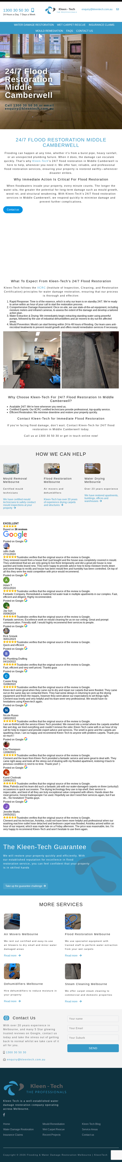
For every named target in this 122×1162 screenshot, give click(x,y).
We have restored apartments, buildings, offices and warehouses (101, 498)
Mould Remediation (49, 31)
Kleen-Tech (40, 161)
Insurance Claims (101, 24)
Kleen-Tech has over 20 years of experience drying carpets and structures (60, 502)
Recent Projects (52, 1134)
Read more (10, 955)
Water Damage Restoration (34, 24)
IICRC (41, 287)
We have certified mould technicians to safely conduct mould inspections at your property (19, 503)
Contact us (84, 31)
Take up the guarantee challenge (23, 886)
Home (6, 1124)
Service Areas (90, 1129)
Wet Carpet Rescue (71, 24)
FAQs (69, 31)
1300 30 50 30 (16, 1052)
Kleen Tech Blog (91, 1124)
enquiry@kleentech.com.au (26, 1059)
